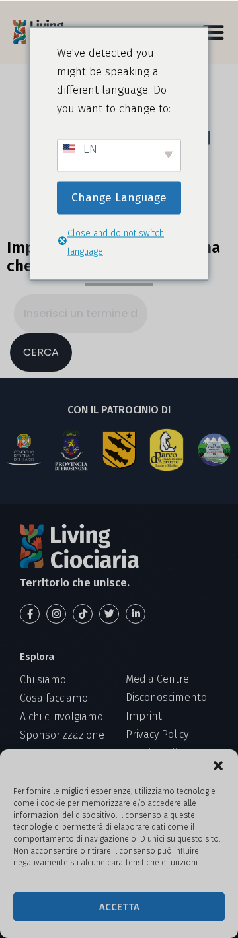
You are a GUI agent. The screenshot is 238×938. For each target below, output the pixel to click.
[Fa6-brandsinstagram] (56, 614)
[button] (218, 765)
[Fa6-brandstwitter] (109, 614)
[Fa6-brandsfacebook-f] (30, 614)
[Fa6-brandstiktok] (83, 614)
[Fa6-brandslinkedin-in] (135, 614)
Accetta (119, 907)
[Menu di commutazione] (213, 32)
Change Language (119, 197)
